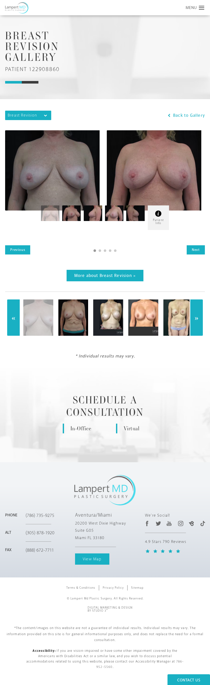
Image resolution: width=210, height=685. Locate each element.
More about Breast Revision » (105, 275)
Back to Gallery (188, 115)
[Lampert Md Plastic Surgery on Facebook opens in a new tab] (147, 523)
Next (196, 250)
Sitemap (137, 588)
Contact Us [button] (188, 680)
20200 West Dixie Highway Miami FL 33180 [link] (100, 531)
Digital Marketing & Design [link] (110, 609)
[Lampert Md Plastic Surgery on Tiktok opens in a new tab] (202, 523)
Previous (17, 250)
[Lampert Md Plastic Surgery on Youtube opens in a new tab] (169, 523)
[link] (45, 515)
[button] (201, 8)
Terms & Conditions (80, 588)
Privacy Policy (113, 588)
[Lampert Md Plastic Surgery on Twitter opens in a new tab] (158, 523)
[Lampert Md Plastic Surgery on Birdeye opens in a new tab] (191, 523)
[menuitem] (147, 523)
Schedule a (105, 406)
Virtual (132, 428)
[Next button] (196, 317)
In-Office (81, 428)
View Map (92, 559)
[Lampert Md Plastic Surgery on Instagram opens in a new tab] (180, 523)
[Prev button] (13, 317)
